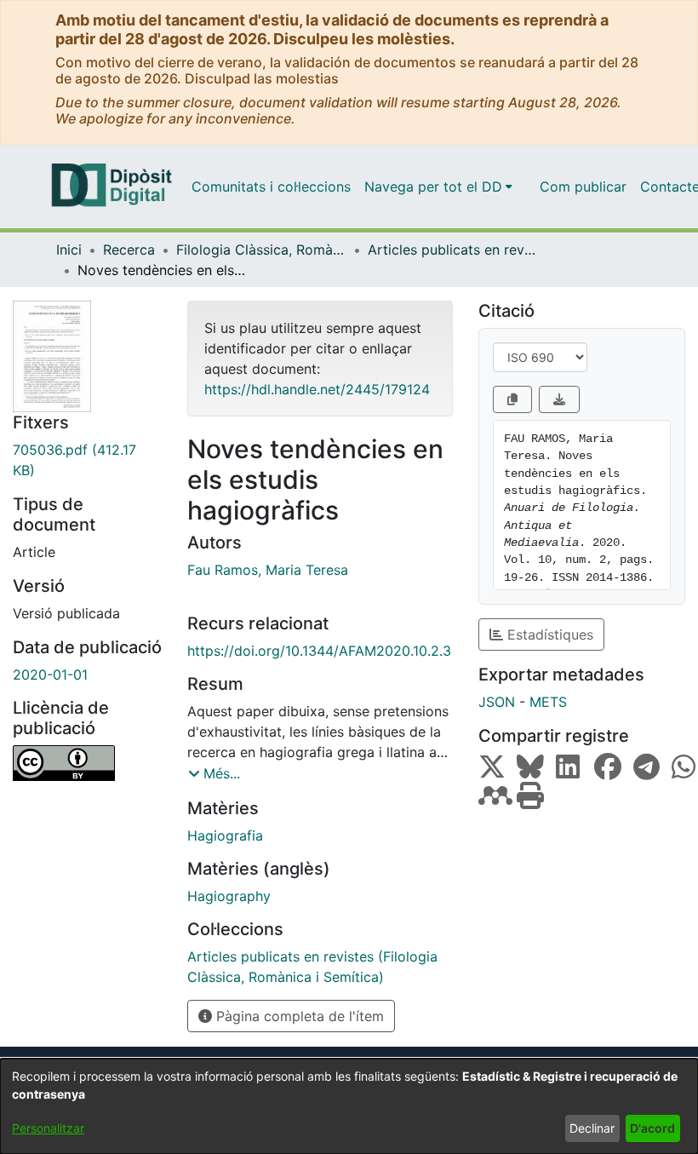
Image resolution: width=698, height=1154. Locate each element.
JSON (496, 701)
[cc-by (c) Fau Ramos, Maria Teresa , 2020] (87, 763)
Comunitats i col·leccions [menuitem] (271, 186)
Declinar (592, 1128)
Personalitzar (48, 1128)
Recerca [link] (129, 249)
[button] (214, 773)
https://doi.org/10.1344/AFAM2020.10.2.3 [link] (319, 650)
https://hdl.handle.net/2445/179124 (317, 389)
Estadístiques (548, 634)
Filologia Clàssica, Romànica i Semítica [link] (261, 249)
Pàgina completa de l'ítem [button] (298, 1016)
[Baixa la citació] (559, 399)
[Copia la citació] (512, 399)
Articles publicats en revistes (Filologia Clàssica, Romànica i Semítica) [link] (453, 249)
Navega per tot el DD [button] (433, 186)
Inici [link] (69, 249)
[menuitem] (438, 186)
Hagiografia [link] (225, 835)
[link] (87, 459)
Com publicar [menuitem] (583, 186)
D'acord (652, 1128)
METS (548, 701)
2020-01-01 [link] (50, 674)
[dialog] (349, 1106)
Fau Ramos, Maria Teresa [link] (267, 569)
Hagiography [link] (229, 895)
